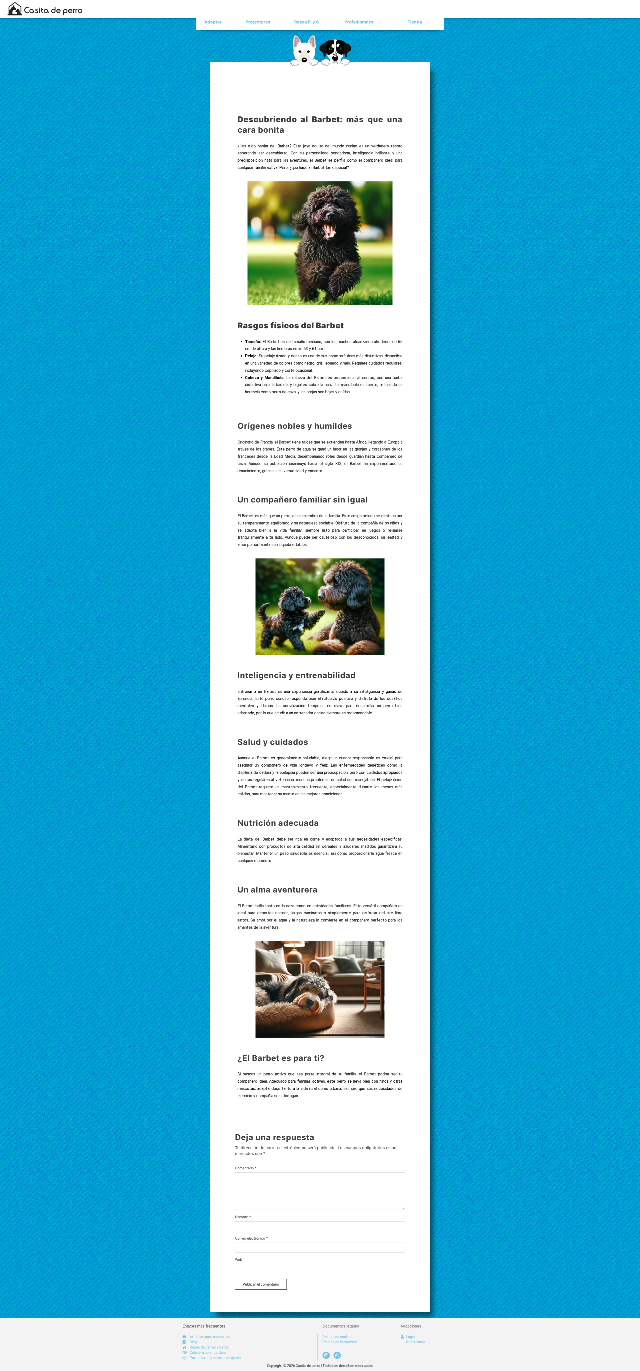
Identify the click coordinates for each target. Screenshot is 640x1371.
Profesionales (359, 21)
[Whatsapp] (337, 1355)
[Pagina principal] (320, 50)
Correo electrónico (251, 1238)
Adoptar (213, 21)
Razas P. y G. (307, 21)
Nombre (243, 1217)
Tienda (415, 21)
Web (238, 1259)
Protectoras (258, 21)
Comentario (245, 1168)
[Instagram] (326, 1355)
